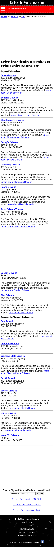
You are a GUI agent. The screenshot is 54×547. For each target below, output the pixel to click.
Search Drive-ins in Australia (27, 510)
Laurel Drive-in (8, 413)
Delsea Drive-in (8, 75)
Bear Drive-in (7, 321)
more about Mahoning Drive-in (17, 182)
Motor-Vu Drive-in (10, 435)
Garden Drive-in (9, 273)
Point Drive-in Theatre (12, 209)
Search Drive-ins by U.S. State (27, 499)
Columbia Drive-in (10, 343)
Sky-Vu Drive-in (9, 391)
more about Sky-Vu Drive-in (22, 408)
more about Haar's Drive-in (21, 204)
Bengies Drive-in (9, 98)
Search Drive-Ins (17, 8)
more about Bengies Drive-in (25, 115)
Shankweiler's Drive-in (12, 120)
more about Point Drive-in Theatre (18, 226)
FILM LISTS (27, 526)
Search (14, 16)
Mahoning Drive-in (10, 165)
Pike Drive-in (7, 295)
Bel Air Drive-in (8, 378)
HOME (4, 16)
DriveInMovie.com (26, 3)
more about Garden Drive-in (15, 290)
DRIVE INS (27, 522)
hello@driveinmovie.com (27, 519)
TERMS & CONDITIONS (27, 535)
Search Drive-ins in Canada (27, 504)
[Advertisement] (27, 38)
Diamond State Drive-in (13, 356)
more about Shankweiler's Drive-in (25, 136)
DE (23, 16)
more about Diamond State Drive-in (25, 372)
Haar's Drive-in (8, 187)
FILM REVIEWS (27, 529)
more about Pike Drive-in (21, 312)
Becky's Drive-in (9, 142)
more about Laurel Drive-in (18, 430)
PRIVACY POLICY (27, 532)
